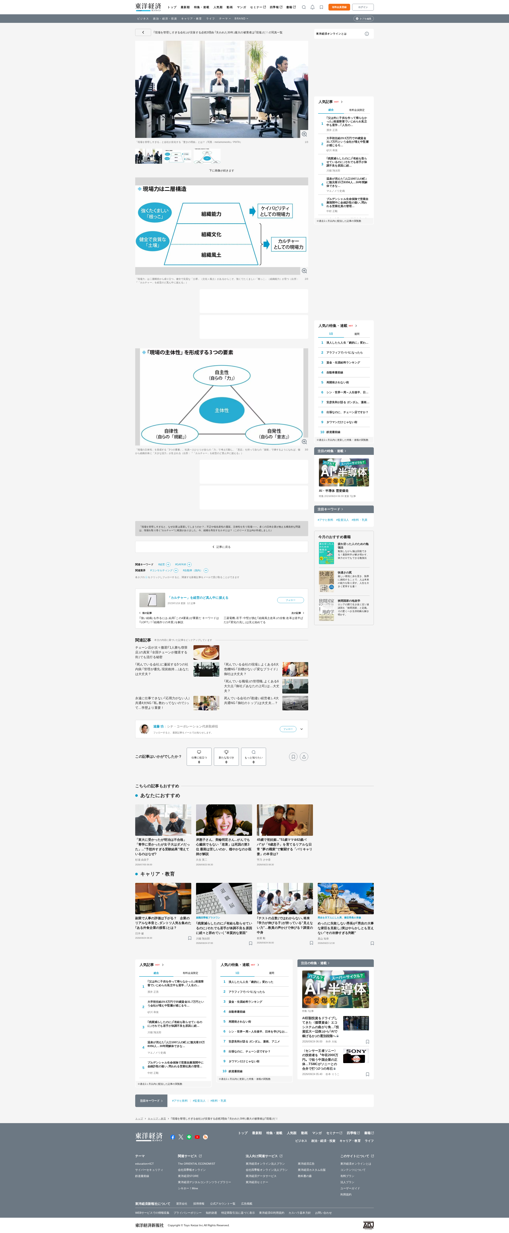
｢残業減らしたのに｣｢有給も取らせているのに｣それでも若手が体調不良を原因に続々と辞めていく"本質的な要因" (224, 928)
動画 (230, 7)
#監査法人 (342, 519)
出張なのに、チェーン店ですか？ (347, 412)
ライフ (210, 18)
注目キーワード (329, 509)
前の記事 (147, 613)
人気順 (218, 7)
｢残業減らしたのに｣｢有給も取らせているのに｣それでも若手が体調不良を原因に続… (346, 162)
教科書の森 (305, 1176)
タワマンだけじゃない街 (341, 422)
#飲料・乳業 (359, 519)
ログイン (363, 7)
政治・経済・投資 (165, 18)
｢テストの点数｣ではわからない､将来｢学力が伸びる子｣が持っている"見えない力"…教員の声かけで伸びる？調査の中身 (285, 925)
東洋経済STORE (188, 1176)
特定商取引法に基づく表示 (238, 1212)
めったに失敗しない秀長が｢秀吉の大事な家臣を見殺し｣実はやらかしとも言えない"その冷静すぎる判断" (346, 928)
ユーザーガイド (350, 1188)
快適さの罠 (345, 572)
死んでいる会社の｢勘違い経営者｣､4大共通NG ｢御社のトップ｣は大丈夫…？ (251, 700)
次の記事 (296, 613)
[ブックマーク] (293, 757)
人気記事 (326, 102)
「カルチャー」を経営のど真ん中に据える (198, 597)
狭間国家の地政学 (349, 600)
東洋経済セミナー (257, 1182)
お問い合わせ (323, 1212)
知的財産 (211, 1212)
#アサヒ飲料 (325, 519)
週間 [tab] (356, 333)
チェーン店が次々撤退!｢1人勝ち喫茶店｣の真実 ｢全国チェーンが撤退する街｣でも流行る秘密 (161, 652)
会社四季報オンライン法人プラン (267, 1169)
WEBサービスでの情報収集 (152, 1212)
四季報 (274, 7)
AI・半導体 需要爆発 (334, 490)
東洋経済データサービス (261, 1176)
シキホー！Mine (188, 1188)
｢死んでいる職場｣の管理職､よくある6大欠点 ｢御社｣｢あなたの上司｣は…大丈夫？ (251, 686)
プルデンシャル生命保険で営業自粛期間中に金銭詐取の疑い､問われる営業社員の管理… (347, 202)
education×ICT (144, 1163)
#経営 (161, 564)
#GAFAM (180, 564)
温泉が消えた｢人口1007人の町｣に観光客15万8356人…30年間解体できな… (346, 182)
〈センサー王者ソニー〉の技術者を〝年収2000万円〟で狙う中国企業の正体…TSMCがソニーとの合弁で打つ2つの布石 (320, 1059)
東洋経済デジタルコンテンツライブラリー (204, 1182)
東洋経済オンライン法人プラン (265, 1163)
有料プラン (347, 1176)
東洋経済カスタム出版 (312, 1169)
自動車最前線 (334, 372)
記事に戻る (143, 32)
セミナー (256, 7)
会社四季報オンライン (192, 1169)
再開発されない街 (337, 382)
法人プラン (347, 1182)
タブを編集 (365, 18)
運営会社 (181, 1203)
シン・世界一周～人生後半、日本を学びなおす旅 (348, 392)
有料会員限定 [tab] (357, 109)
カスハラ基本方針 (299, 1212)
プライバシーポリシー (188, 1212)
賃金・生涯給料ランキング (343, 362)
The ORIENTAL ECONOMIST (196, 1163)
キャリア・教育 (191, 18)
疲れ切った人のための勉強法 (353, 545)
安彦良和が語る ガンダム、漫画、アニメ (348, 402)
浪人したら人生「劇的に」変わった (348, 342)
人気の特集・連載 (333, 326)
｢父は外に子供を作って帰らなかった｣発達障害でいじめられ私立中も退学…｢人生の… (346, 121)
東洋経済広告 (306, 1163)
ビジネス (143, 18)
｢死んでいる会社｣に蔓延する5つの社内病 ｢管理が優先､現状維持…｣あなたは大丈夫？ (162, 669)
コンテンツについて (353, 1169)
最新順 (185, 7)
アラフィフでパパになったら (344, 352)
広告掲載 (246, 1203)
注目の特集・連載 (330, 451)
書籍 (289, 7)
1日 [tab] (331, 333)
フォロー (290, 600)
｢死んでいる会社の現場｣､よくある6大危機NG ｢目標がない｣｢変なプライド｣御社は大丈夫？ (251, 669)
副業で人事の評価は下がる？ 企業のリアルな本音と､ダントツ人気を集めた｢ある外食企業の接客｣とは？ (163, 922)
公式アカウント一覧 (222, 1203)
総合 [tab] (331, 109)
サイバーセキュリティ (149, 1169)
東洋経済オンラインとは (331, 33)
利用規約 (346, 1194)
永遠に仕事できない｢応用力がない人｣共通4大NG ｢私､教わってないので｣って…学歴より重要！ (162, 702)
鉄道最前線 (333, 432)
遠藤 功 (158, 726)
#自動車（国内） (193, 570)
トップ (172, 7)
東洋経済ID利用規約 (271, 1212)
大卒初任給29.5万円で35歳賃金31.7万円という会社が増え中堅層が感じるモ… (347, 142)
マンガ (241, 7)
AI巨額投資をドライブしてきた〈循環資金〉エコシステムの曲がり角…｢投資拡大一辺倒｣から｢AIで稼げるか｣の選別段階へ (320, 1027)
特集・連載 (202, 7)
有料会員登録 (339, 7)
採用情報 (198, 1203)
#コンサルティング (161, 570)
